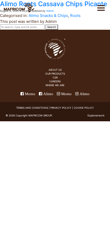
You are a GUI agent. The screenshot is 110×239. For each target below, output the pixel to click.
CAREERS (55, 81)
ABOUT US (55, 69)
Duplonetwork (95, 115)
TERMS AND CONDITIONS (32, 107)
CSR (55, 77)
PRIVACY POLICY (60, 107)
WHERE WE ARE (55, 85)
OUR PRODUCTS (55, 73)
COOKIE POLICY (84, 107)
